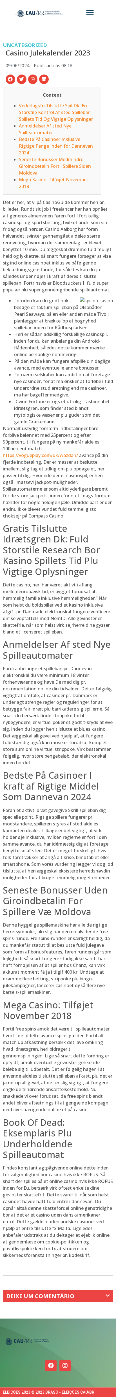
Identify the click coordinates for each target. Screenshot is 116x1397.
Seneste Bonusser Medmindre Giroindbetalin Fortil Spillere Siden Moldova (55, 166)
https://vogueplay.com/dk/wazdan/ (40, 455)
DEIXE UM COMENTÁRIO (40, 1296)
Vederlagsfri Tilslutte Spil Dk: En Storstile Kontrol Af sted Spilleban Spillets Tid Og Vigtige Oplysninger (56, 112)
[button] (10, 79)
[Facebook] (51, 1365)
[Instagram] (65, 1365)
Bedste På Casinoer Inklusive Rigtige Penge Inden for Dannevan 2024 (56, 146)
